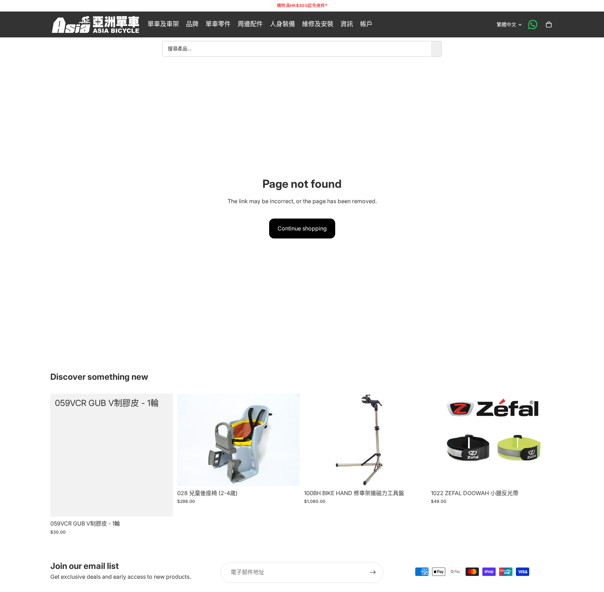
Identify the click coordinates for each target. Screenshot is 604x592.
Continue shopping (302, 228)
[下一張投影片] (543, 440)
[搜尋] (436, 48)
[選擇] (543, 475)
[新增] (162, 505)
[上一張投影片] (441, 440)
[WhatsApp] (532, 24)
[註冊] (373, 572)
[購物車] (548, 24)
